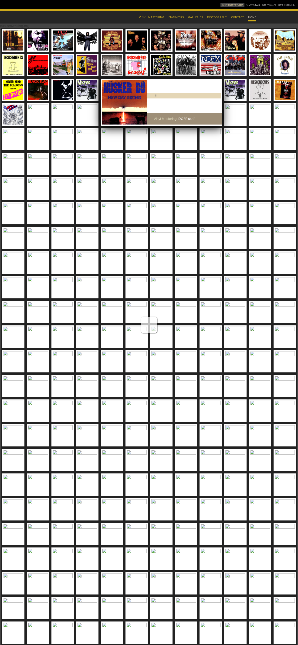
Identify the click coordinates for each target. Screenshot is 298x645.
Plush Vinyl (51, 16)
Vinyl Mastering (151, 17)
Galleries (195, 17)
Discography (217, 17)
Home (252, 17)
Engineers (176, 17)
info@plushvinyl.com (232, 4)
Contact (237, 17)
